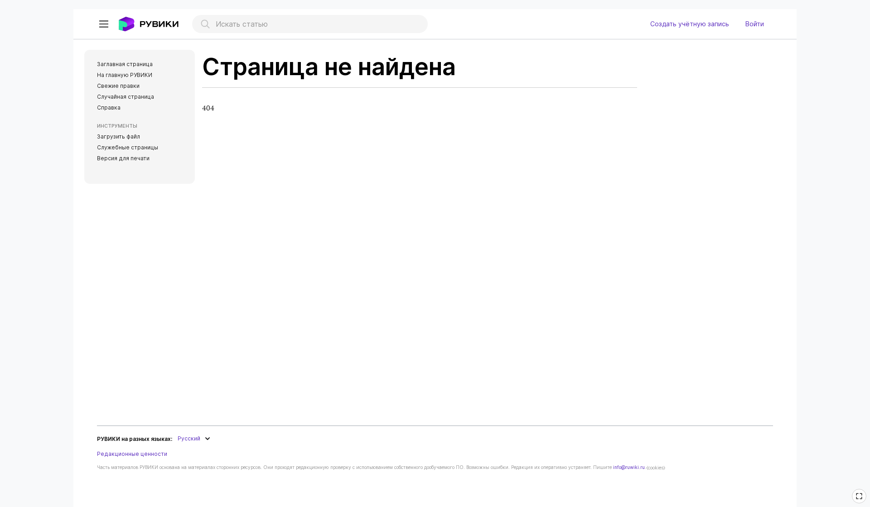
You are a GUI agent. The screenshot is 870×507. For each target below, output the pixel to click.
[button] (104, 24)
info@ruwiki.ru (629, 467)
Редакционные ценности (132, 453)
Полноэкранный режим (860, 502)
